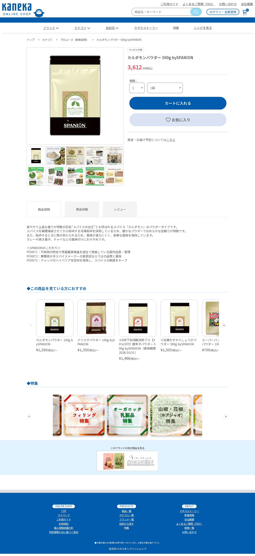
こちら (170, 139)
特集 (176, 27)
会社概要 (247, 4)
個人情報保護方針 (63, 528)
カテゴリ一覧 (126, 515)
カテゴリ (80, 28)
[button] (223, 325)
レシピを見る (203, 27)
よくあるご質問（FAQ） (199, 4)
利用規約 (64, 524)
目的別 (110, 28)
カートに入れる (178, 103)
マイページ (64, 515)
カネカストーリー (146, 27)
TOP (63, 511)
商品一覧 (126, 511)
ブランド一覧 (126, 519)
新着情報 (189, 515)
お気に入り (181, 119)
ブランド (49, 28)
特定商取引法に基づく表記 (63, 532)
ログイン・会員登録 (222, 12)
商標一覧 (189, 528)
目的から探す (126, 524)
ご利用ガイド (169, 4)
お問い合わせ (228, 4)
